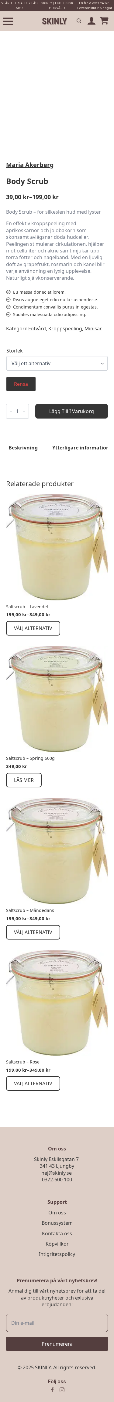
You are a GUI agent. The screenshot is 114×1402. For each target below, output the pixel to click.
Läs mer (24, 780)
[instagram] (62, 1390)
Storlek (14, 350)
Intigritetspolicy (57, 1254)
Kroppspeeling (65, 328)
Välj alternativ (33, 628)
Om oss (57, 1212)
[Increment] (24, 411)
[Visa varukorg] (104, 21)
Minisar (93, 328)
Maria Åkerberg (30, 165)
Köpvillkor (57, 1243)
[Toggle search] (79, 21)
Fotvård (37, 328)
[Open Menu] (8, 21)
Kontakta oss (57, 1233)
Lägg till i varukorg (71, 411)
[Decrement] (11, 411)
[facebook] (52, 1390)
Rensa (21, 384)
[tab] (23, 447)
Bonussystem (57, 1223)
